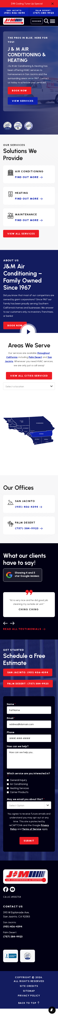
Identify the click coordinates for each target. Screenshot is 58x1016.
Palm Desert (35, 357)
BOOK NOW (19, 90)
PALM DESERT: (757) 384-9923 (28, 683)
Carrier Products (19, 792)
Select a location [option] (15, 386)
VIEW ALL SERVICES (21, 233)
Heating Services (19, 788)
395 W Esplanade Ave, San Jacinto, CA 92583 (16, 914)
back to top (27, 1003)
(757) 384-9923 (27, 528)
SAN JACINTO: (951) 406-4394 (27, 672)
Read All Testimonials (22, 629)
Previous (5, 622)
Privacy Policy (29, 995)
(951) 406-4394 (14, 11)
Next (12, 622)
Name (11, 704)
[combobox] (29, 386)
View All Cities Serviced (29, 375)
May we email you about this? (25, 799)
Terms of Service (31, 829)
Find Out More (27, 177)
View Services (22, 100)
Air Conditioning (19, 784)
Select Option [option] (16, 805)
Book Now (36, 21)
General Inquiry (18, 780)
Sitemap (29, 990)
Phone (10, 732)
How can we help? (18, 746)
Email (11, 718)
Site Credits (29, 986)
